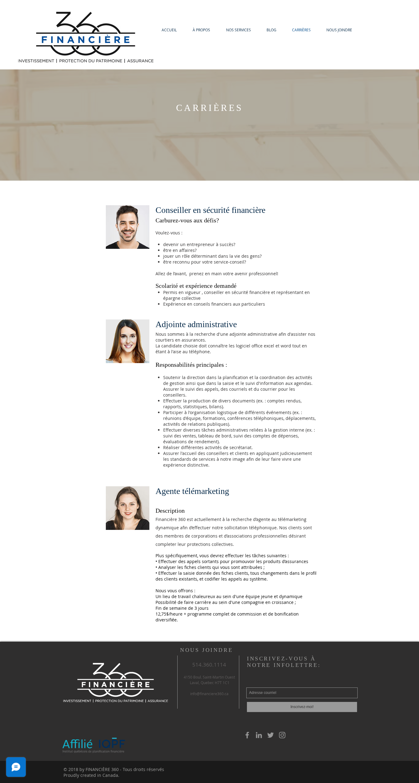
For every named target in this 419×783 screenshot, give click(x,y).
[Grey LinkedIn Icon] (259, 735)
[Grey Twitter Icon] (270, 735)
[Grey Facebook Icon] (247, 735)
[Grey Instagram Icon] (282, 735)
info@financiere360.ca (209, 693)
